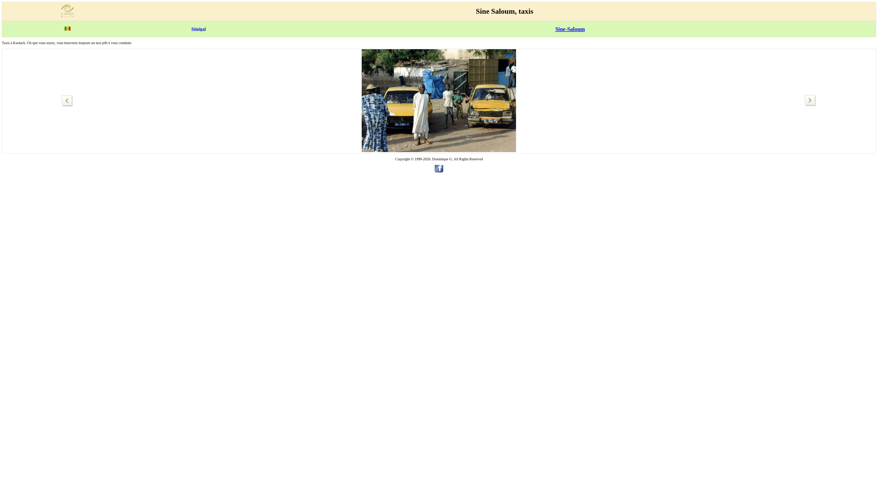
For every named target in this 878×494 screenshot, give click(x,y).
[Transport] (67, 100)
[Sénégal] (67, 29)
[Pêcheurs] (810, 105)
